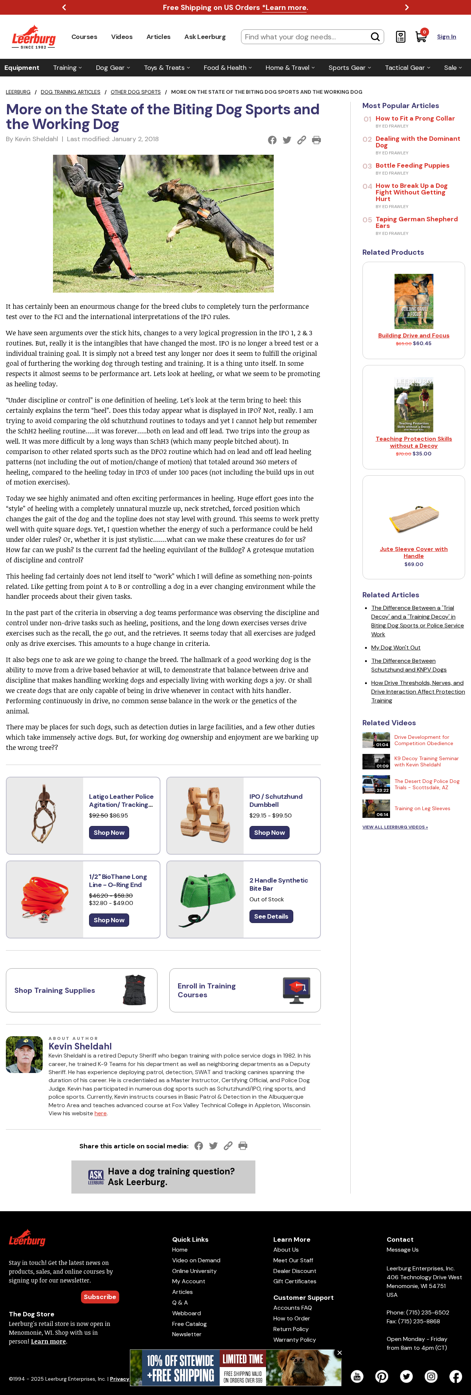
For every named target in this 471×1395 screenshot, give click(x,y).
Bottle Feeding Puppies (413, 165)
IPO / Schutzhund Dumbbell (275, 800)
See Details (271, 916)
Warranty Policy (294, 1340)
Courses (84, 36)
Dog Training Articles (70, 92)
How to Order (291, 1318)
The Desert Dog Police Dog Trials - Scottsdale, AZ (427, 784)
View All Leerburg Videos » (395, 827)
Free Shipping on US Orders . (235, 7)
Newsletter (187, 1334)
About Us (286, 1249)
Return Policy (291, 1329)
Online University (194, 1271)
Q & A (180, 1302)
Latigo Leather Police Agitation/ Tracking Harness (121, 805)
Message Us (403, 1249)
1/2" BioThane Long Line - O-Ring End (118, 881)
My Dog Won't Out (396, 647)
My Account (188, 1281)
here (101, 1113)
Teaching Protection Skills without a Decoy (414, 442)
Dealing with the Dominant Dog (418, 142)
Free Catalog (189, 1324)
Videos (121, 36)
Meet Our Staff (293, 1260)
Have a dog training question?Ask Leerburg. (171, 1177)
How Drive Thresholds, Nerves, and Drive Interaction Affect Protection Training (418, 691)
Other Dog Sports (136, 92)
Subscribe (100, 1296)
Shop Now (109, 832)
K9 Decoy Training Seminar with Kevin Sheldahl (426, 761)
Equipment (21, 67)
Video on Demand (196, 1260)
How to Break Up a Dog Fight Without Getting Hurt (412, 192)
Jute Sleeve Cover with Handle (414, 552)
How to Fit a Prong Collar (415, 118)
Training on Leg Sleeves (422, 808)
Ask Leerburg (205, 36)
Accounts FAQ (292, 1308)
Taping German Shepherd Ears (417, 222)
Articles (158, 36)
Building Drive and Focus (414, 335)
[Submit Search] (375, 37)
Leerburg (18, 92)
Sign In (446, 36)
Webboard (186, 1313)
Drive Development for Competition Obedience (423, 740)
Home (180, 1249)
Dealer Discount (294, 1271)
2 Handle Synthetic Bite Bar (278, 884)
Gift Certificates (294, 1281)
